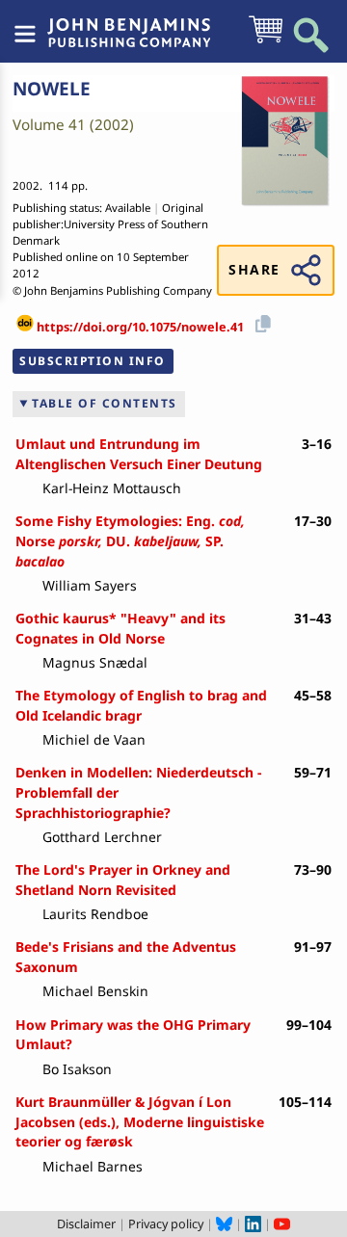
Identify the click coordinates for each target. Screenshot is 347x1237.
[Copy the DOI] (260, 320)
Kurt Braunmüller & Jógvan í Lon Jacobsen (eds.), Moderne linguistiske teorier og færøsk (139, 1121)
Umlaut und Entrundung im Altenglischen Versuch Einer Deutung (138, 453)
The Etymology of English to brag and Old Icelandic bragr (141, 705)
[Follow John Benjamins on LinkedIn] (253, 1223)
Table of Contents (104, 403)
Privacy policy (165, 1223)
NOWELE (52, 88)
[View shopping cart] (265, 41)
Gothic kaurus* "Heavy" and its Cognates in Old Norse (120, 628)
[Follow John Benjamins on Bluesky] (224, 1223)
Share (254, 269)
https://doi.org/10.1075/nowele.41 (140, 326)
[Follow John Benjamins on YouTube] (282, 1223)
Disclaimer (86, 1223)
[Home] (129, 22)
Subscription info (92, 361)
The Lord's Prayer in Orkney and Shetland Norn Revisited (122, 879)
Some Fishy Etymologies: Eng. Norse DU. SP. (130, 541)
